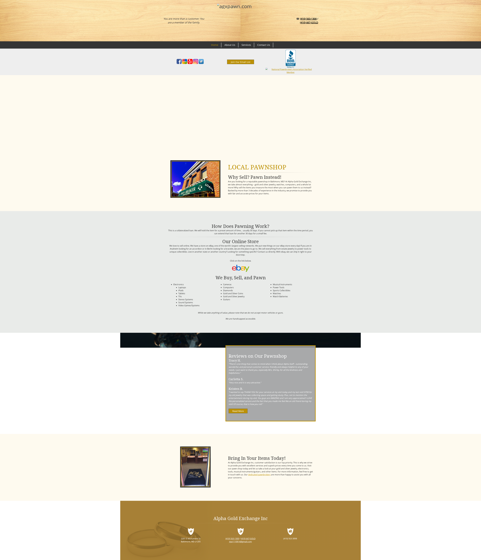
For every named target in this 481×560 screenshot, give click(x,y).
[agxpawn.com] (239, 21)
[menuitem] (214, 45)
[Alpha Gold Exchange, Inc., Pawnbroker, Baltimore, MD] (291, 59)
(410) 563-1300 (308, 18)
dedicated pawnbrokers (259, 474)
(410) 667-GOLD (309, 22)
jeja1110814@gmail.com (240, 541)
